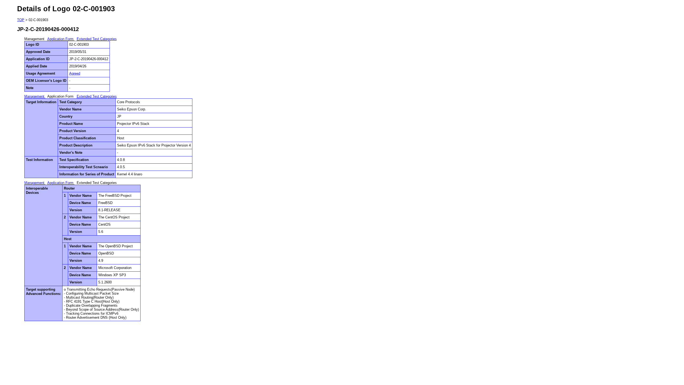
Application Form (61, 39)
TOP (20, 20)
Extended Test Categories (97, 39)
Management (34, 96)
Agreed (74, 73)
